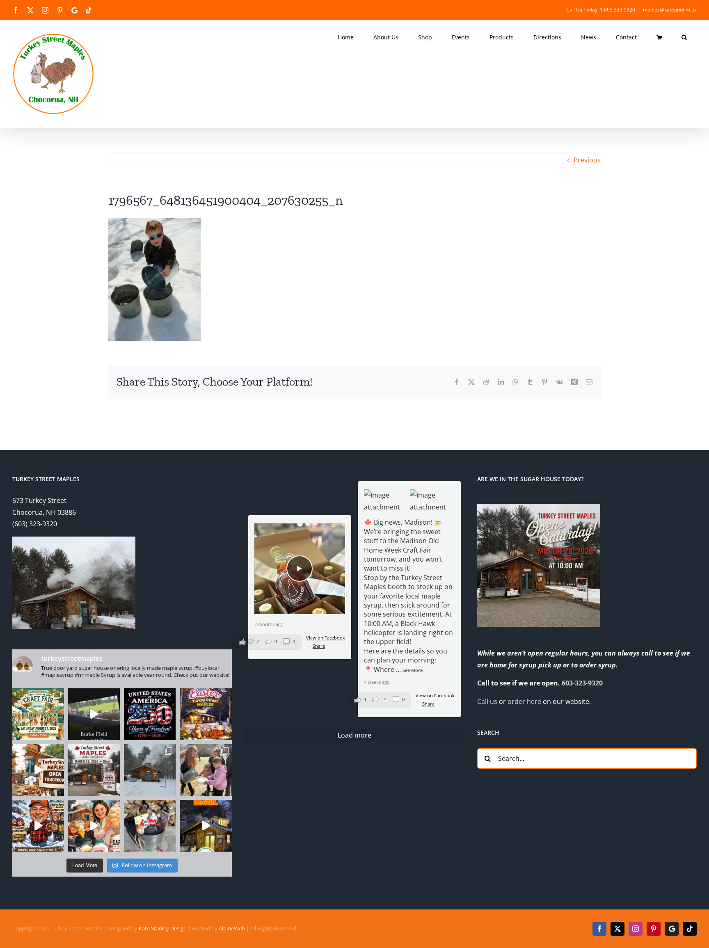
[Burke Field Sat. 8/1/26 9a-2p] (94, 714)
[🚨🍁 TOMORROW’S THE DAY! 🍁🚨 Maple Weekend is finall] (94, 826)
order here (524, 701)
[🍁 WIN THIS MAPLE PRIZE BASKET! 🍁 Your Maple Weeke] (150, 826)
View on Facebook (435, 695)
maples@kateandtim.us (670, 9)
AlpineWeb (232, 928)
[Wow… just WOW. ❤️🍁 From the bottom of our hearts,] (205, 770)
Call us (487, 701)
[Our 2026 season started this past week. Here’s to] (205, 826)
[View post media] (386, 501)
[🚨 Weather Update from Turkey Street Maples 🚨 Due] (38, 826)
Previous (587, 159)
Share (428, 704)
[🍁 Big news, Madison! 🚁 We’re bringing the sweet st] (38, 714)
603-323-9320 (582, 683)
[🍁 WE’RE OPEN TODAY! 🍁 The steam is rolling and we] (94, 770)
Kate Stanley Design (163, 928)
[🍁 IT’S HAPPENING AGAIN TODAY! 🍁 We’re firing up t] (38, 770)
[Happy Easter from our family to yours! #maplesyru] (205, 714)
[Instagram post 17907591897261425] (150, 714)
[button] (684, 37)
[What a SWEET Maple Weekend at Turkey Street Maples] (150, 770)
